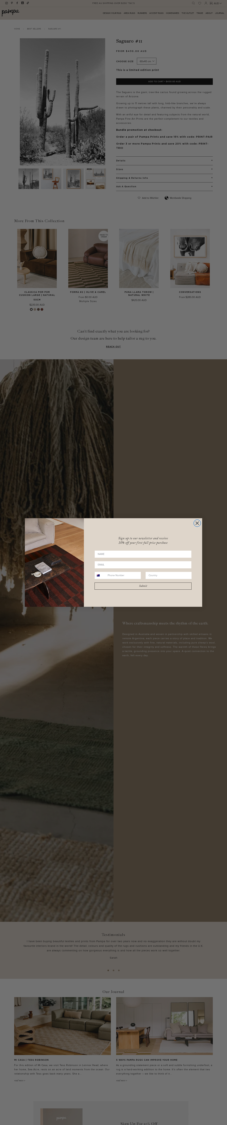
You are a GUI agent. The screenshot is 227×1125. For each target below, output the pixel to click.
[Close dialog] (197, 523)
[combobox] (100, 575)
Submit (143, 586)
